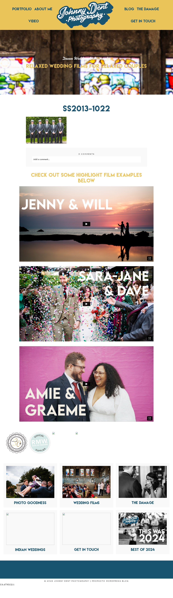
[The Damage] (143, 482)
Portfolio (22, 9)
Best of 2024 (143, 549)
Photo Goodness (30, 502)
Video (33, 21)
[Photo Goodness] (30, 482)
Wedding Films (86, 502)
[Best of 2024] (143, 529)
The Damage (148, 9)
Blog (129, 9)
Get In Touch (143, 21)
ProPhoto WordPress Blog (110, 581)
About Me (43, 9)
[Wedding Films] (86, 482)
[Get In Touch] (86, 529)
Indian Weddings (30, 549)
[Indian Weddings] (30, 529)
